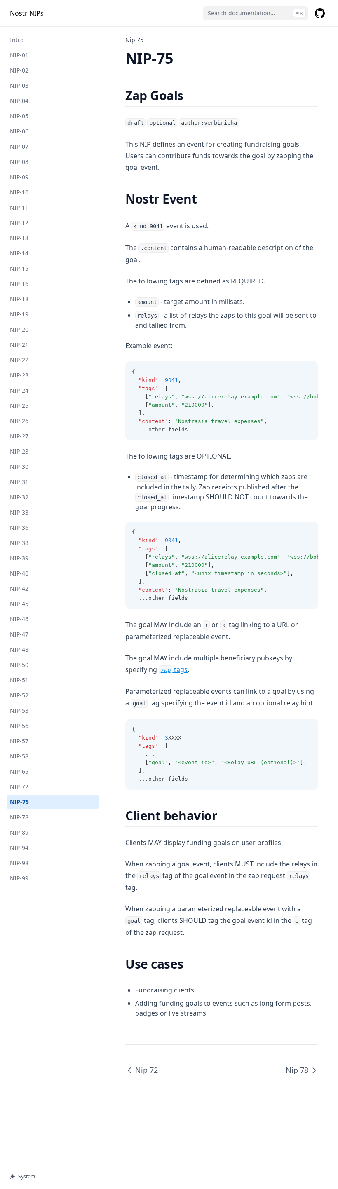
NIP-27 (19, 436)
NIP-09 (19, 177)
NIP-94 (19, 848)
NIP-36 (19, 527)
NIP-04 (19, 101)
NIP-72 (19, 787)
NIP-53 (19, 710)
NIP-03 (19, 85)
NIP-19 (19, 314)
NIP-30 (19, 466)
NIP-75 (19, 802)
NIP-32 (19, 497)
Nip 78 (297, 1070)
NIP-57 (19, 741)
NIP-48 (19, 649)
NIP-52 (19, 695)
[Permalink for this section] (190, 95)
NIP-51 (19, 680)
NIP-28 (19, 451)
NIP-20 (19, 329)
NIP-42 (19, 588)
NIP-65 (19, 771)
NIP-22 (19, 360)
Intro (16, 40)
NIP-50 (19, 665)
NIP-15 (19, 268)
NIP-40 (19, 573)
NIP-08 (19, 162)
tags (174, 669)
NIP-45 (19, 604)
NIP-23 (19, 375)
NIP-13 (19, 238)
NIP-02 (19, 70)
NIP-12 (19, 223)
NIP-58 (19, 756)
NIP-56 (19, 726)
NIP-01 (19, 55)
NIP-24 (19, 390)
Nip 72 (146, 1070)
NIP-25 (19, 406)
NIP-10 (19, 192)
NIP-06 (19, 131)
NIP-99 (19, 878)
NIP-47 (19, 634)
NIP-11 (19, 207)
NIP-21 (19, 345)
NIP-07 (19, 146)
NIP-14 (19, 253)
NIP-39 (19, 558)
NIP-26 (19, 421)
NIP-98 (19, 863)
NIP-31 (19, 482)
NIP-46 (19, 619)
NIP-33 (19, 512)
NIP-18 (19, 299)
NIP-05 (19, 116)
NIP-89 (19, 832)
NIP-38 (19, 543)
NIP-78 (19, 817)
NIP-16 (19, 284)
